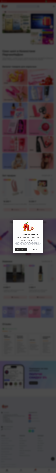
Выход (35, 250)
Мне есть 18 (21, 250)
